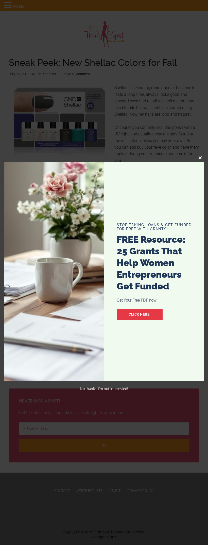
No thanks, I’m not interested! (104, 388)
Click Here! (140, 314)
